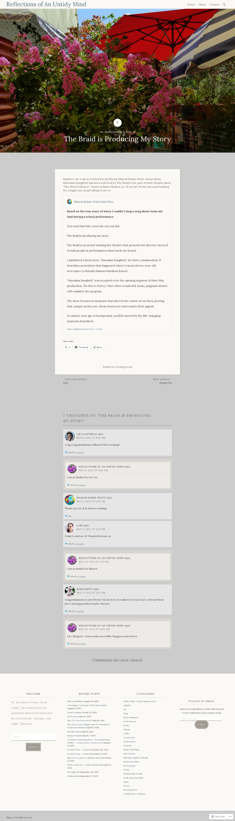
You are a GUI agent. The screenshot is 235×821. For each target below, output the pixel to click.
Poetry (126, 769)
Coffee (126, 733)
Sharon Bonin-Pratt (91, 497)
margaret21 (85, 589)
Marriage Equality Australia (135, 757)
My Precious (73, 716)
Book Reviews (129, 721)
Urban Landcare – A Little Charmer (83, 765)
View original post (76, 329)
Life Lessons (129, 753)
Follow (201, 724)
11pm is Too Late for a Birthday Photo (84, 758)
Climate (126, 729)
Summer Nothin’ (74, 735)
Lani (80, 525)
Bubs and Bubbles (75, 701)
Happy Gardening (131, 749)
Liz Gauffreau (87, 434)
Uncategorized (123, 367)
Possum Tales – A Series (78, 749)
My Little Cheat (74, 731)
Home (191, 4)
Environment (129, 741)
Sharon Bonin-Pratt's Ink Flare (94, 201)
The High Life (73, 772)
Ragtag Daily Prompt (133, 773)
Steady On (162, 381)
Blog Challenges (130, 717)
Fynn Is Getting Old (76, 712)
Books (126, 725)
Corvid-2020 (129, 737)
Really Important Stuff (133, 778)
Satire (126, 782)
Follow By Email (201, 701)
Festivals (127, 745)
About (202, 4)
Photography (129, 765)
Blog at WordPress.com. (19, 817)
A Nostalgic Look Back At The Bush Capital (86, 705)
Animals (127, 705)
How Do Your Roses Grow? (79, 720)
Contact (215, 4)
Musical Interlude (131, 761)
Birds (125, 713)
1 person (82, 485)
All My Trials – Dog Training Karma (139, 701)
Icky (75, 381)
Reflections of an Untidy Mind (101, 466)
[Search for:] (225, 4)
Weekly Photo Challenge (134, 794)
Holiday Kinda (73, 776)
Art (124, 709)
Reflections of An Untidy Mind (46, 4)
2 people (80, 452)
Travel (126, 786)
